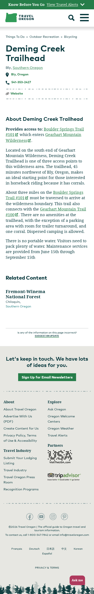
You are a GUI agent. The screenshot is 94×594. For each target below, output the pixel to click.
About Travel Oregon (19, 409)
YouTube (41, 516)
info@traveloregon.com (74, 534)
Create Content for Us (20, 428)
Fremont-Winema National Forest (25, 294)
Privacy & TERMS (47, 567)
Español (47, 553)
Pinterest (64, 516)
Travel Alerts (57, 435)
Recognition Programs (20, 489)
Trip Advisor (64, 477)
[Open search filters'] (71, 18)
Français (16, 548)
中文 (64, 548)
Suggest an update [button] (47, 335)
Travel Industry (15, 470)
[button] (76, 580)
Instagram (52, 516)
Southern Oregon (28, 68)
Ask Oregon (57, 409)
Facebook (29, 516)
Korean (78, 548)
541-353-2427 (21, 82)
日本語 (50, 548)
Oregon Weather (61, 428)
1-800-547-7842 (38, 534)
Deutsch (34, 548)
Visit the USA (60, 457)
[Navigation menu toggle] (84, 17)
